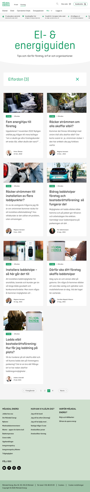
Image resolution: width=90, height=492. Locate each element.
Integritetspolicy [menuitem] (8, 446)
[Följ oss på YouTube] (4, 468)
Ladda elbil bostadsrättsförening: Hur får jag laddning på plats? (22, 345)
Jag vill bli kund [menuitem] (37, 414)
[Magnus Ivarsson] (52, 153)
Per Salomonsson (63, 230)
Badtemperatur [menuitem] (8, 434)
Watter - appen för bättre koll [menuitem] (13, 430)
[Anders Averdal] (9, 379)
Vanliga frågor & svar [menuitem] (38, 426)
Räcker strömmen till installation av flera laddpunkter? (20, 196)
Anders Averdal (19, 378)
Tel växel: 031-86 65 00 (46, 485)
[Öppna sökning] (57, 4)
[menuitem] (12, 10)
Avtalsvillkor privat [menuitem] (38, 430)
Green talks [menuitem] (6, 438)
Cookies (61, 485)
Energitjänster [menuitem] (38, 11)
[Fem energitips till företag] (23, 103)
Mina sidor (64, 4)
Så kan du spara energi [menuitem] (67, 421)
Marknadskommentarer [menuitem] (11, 426)
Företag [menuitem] (23, 5)
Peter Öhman (18, 152)
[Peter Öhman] (9, 153)
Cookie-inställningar (76, 485)
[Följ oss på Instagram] (14, 468)
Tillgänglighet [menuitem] (7, 453)
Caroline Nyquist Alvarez (65, 299)
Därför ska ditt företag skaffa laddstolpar (65, 272)
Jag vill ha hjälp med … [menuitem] (39, 422)
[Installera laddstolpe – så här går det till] (23, 251)
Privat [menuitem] (16, 5)
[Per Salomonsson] (52, 231)
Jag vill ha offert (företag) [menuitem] (40, 418)
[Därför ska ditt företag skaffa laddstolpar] (67, 251)
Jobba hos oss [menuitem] (7, 414)
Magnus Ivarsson (62, 152)
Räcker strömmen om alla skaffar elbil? (64, 124)
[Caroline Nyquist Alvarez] (52, 301)
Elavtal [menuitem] (5, 11)
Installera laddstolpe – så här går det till (21, 272)
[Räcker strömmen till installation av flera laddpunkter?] (23, 173)
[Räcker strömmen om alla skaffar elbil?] (67, 103)
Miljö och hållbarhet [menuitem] (66, 417)
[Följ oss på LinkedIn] (19, 468)
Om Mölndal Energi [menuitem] (9, 418)
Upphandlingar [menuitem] (7, 442)
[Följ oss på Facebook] (9, 468)
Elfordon (17, 116)
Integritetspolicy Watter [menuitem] (11, 450)
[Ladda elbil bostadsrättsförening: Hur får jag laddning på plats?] (23, 320)
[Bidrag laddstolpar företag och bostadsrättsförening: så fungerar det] (67, 173)
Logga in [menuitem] (59, 11)
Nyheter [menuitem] (5, 422)
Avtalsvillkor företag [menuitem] (38, 434)
